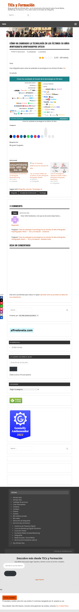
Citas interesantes (19, 504)
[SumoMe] (1, 317)
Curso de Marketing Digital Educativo (28, 528)
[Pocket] (1, 308)
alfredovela (32, 51)
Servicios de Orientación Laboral (26, 540)
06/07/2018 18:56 (24, 213)
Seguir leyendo (39, 579)
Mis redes (16, 518)
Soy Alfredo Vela (18, 543)
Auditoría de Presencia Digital (25, 526)
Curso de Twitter (20, 531)
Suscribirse (10, 573)
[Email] (1, 314)
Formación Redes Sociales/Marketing (27, 533)
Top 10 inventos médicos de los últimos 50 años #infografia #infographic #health (39, 175)
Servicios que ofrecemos (21, 523)
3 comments (42, 51)
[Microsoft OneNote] (1, 311)
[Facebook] (1, 297)
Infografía (21, 189)
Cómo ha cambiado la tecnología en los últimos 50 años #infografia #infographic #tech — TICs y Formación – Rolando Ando (38, 238)
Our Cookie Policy (62, 606)
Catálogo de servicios (20, 502)
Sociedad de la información (28, 193)
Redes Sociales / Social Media (25, 538)
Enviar (13, 369)
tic (41, 189)
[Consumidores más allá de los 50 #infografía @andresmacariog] (19, 167)
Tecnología (36, 189)
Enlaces (15, 511)
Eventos (15, 514)
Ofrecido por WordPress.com (62, 551)
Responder (15, 225)
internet (29, 189)
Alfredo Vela (17, 497)
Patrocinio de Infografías (21, 521)
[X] (1, 300)
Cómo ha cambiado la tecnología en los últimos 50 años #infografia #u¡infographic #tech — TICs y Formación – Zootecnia (38, 231)
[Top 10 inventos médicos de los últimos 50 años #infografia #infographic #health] (39, 167)
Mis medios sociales (20, 516)
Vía (64, 68)
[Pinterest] (1, 303)
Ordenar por (14, 315)
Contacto (16, 507)
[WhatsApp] (1, 306)
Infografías (18, 535)
